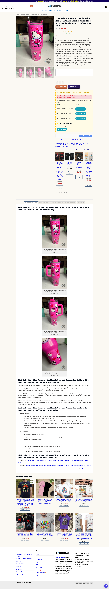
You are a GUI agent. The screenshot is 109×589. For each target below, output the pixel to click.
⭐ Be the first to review (85, 135)
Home (17, 14)
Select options (60, 187)
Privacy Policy (20, 574)
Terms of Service (21, 571)
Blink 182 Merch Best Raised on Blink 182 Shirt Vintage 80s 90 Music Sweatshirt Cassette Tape (83, 501)
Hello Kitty (44, 14)
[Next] (51, 41)
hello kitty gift (66, 143)
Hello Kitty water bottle (83, 144)
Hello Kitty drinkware (86, 142)
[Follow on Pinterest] (79, 566)
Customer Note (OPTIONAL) (62, 65)
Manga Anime (35, 14)
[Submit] (31, 6)
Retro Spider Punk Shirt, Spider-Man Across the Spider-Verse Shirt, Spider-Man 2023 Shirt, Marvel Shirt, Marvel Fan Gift (64, 535)
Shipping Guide (49, 10)
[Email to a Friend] (62, 193)
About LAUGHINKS (70, 202)
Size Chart (19, 561)
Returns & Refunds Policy (23, 577)
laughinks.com (86, 469)
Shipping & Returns (57, 202)
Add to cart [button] (69, 172)
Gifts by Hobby (25, 14)
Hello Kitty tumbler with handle (70, 144)
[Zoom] (17, 64)
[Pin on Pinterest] (64, 193)
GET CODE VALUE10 (80, 113)
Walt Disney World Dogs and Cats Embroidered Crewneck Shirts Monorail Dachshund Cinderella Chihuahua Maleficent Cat (88, 169)
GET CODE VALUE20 (80, 118)
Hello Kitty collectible (75, 142)
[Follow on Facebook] (76, 566)
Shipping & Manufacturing (23, 558)
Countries (38, 557)
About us (18, 566)
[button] (81, 540)
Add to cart (62, 86)
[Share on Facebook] (57, 193)
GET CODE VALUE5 (80, 108)
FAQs (66, 10)
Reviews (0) (81, 202)
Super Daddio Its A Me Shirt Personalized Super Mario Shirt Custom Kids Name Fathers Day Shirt (45, 535)
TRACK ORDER (20, 564)
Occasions (39, 567)
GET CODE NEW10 (62, 129)
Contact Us (59, 10)
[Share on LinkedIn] (67, 193)
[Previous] (18, 41)
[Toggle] (53, 554)
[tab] (31, 202)
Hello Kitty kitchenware (76, 143)
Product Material (44, 202)
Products (77, 139)
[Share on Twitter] (59, 193)
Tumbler (82, 139)
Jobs (37, 562)
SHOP (42, 10)
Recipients (39, 559)
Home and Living (71, 139)
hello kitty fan (59, 143)
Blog (37, 575)
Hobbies (38, 564)
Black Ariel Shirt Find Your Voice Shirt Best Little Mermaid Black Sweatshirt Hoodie (64, 501)
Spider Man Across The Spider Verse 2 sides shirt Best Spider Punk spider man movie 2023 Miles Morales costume (25, 535)
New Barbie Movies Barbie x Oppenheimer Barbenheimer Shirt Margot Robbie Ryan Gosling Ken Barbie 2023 (44, 501)
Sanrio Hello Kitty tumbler (61, 146)
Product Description (31, 202)
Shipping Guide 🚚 (41, 572)
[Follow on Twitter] (78, 566)
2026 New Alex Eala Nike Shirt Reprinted (69, 164)
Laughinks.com (60, 557)
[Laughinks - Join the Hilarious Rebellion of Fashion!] (54, 5)
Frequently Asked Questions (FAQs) (24, 555)
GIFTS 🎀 (38, 570)
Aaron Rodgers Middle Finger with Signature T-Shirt (79, 165)
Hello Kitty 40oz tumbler (64, 142)
